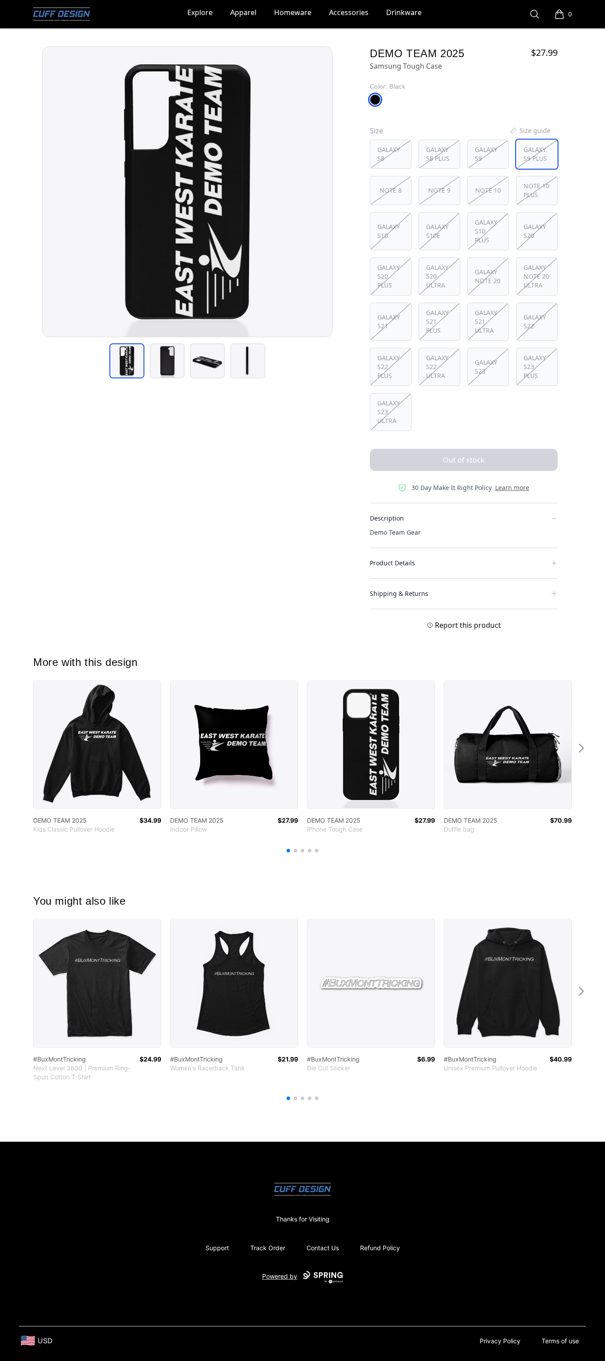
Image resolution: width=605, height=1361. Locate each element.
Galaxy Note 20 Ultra (536, 276)
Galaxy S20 (535, 231)
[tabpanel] (187, 192)
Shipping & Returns (399, 593)
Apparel (243, 12)
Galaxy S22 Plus (388, 367)
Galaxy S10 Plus (486, 231)
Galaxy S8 (388, 154)
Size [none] (376, 131)
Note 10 (488, 190)
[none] (530, 130)
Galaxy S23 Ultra (388, 412)
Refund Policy (380, 1248)
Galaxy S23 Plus (535, 367)
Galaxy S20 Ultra (437, 276)
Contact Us (322, 1248)
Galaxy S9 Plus (535, 154)
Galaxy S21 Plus (437, 321)
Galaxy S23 (486, 366)
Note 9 (439, 190)
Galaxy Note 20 (487, 276)
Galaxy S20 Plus (388, 276)
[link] (97, 744)
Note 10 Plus (536, 190)
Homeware (292, 12)
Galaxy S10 (388, 231)
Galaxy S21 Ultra (486, 321)
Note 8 (391, 190)
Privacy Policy (500, 1341)
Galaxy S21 (388, 321)
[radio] (390, 154)
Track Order (267, 1248)
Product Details (392, 563)
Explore (200, 12)
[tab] (126, 360)
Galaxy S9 (486, 154)
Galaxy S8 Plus (438, 154)
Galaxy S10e (437, 231)
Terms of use (560, 1341)
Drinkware (404, 12)
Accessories (348, 12)
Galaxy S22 (535, 321)
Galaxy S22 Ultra (437, 367)
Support (217, 1248)
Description (387, 518)
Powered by (279, 1276)
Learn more (512, 487)
